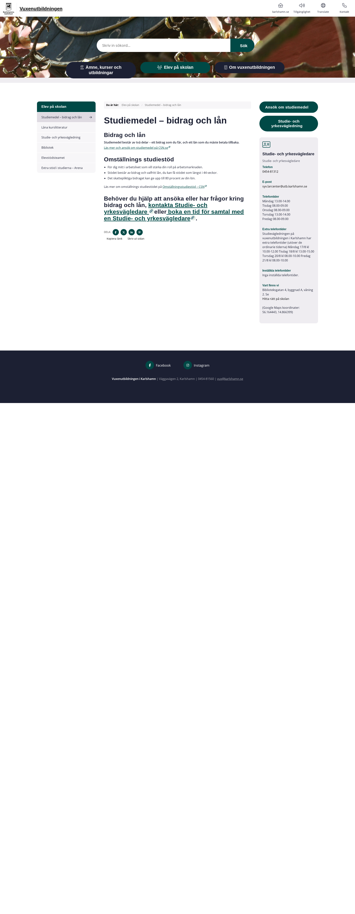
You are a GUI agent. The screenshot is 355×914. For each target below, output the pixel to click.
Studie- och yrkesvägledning (60, 137)
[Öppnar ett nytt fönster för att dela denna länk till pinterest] (139, 232)
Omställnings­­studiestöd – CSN (183, 187)
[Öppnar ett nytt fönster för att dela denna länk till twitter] (124, 232)
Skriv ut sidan (135, 238)
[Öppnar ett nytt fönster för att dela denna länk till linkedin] (132, 232)
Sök (243, 45)
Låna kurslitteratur (54, 127)
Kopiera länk (114, 238)
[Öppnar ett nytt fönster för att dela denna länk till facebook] (116, 232)
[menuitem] (280, 8)
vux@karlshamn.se (230, 379)
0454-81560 (206, 379)
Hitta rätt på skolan (275, 299)
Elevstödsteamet (53, 158)
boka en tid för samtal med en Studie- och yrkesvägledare (174, 215)
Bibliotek (47, 147)
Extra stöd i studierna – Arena (62, 168)
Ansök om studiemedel (286, 107)
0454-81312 (270, 172)
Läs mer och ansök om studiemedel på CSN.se (136, 148)
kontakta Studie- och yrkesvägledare (155, 208)
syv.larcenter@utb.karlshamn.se (284, 186)
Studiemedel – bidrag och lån (61, 117)
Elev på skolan (53, 107)
